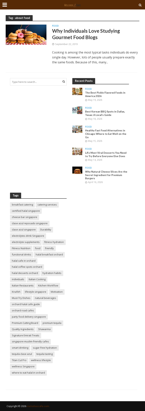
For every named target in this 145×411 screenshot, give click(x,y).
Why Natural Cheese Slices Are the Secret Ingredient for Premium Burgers (106, 175)
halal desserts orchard (25, 273)
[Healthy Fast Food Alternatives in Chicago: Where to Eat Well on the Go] (77, 129)
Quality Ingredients (23, 329)
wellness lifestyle (41, 360)
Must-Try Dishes (21, 298)
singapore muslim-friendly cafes (30, 341)
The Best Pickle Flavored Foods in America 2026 (105, 94)
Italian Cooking (37, 279)
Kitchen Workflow (48, 285)
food (37, 248)
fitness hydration (54, 242)
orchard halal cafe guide (26, 304)
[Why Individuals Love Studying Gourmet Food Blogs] (26, 34)
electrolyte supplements (26, 242)
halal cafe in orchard (23, 260)
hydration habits (51, 273)
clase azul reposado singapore (30, 223)
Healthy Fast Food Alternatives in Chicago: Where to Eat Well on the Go (105, 134)
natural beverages (45, 298)
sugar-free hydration (45, 347)
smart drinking (20, 347)
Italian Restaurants (23, 285)
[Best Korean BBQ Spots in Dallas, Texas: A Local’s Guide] (77, 110)
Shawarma (44, 329)
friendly (49, 248)
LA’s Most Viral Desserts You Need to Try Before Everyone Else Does (105, 154)
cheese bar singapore (24, 217)
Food (55, 26)
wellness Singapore (23, 366)
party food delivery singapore (29, 316)
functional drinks (21, 254)
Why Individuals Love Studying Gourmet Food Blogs (86, 34)
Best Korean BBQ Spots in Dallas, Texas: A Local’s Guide (105, 113)
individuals (18, 279)
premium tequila (52, 323)
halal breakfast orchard (49, 254)
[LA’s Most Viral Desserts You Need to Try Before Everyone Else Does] (77, 151)
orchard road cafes (23, 310)
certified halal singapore (26, 210)
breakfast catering (22, 204)
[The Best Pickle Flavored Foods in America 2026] (77, 91)
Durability (45, 229)
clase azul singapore (24, 229)
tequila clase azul (22, 354)
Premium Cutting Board (25, 323)
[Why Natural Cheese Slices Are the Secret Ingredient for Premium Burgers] (77, 170)
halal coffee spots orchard (27, 266)
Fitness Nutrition (21, 248)
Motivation (57, 291)
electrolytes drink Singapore (28, 235)
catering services (47, 204)
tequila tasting (44, 354)
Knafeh (16, 291)
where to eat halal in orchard (28, 372)
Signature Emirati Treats (25, 335)
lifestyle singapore (35, 291)
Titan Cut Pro (19, 360)
